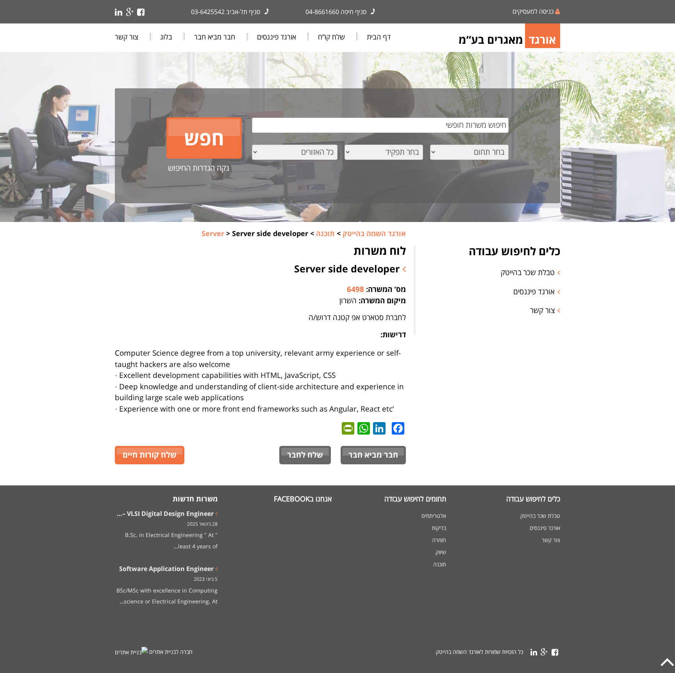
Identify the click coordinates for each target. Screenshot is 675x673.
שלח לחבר (305, 454)
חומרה (439, 540)
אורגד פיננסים (276, 36)
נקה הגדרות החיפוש (198, 168)
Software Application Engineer (166, 568)
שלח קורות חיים (150, 454)
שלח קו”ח (331, 36)
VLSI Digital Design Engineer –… (165, 513)
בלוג (166, 36)
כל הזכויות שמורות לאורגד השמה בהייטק (479, 651)
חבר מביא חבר (214, 36)
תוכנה (439, 564)
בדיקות (439, 528)
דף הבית (379, 36)
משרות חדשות (195, 498)
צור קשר (126, 36)
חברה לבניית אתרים (171, 651)
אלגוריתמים (433, 516)
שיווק (441, 552)
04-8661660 (322, 11)
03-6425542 (208, 11)
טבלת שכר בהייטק (528, 272)
